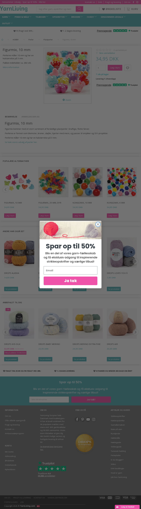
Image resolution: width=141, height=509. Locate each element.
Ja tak (70, 280)
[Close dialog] (98, 224)
